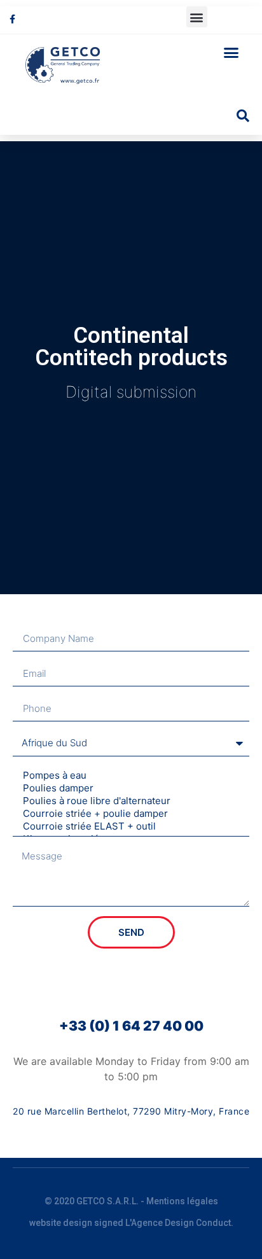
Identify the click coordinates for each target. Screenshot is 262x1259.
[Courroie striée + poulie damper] (129, 813)
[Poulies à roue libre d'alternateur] (129, 801)
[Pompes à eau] (129, 775)
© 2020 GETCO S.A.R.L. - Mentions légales (131, 1201)
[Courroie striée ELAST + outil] (129, 826)
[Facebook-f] (12, 18)
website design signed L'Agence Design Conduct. (131, 1223)
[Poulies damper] (129, 788)
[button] (196, 16)
